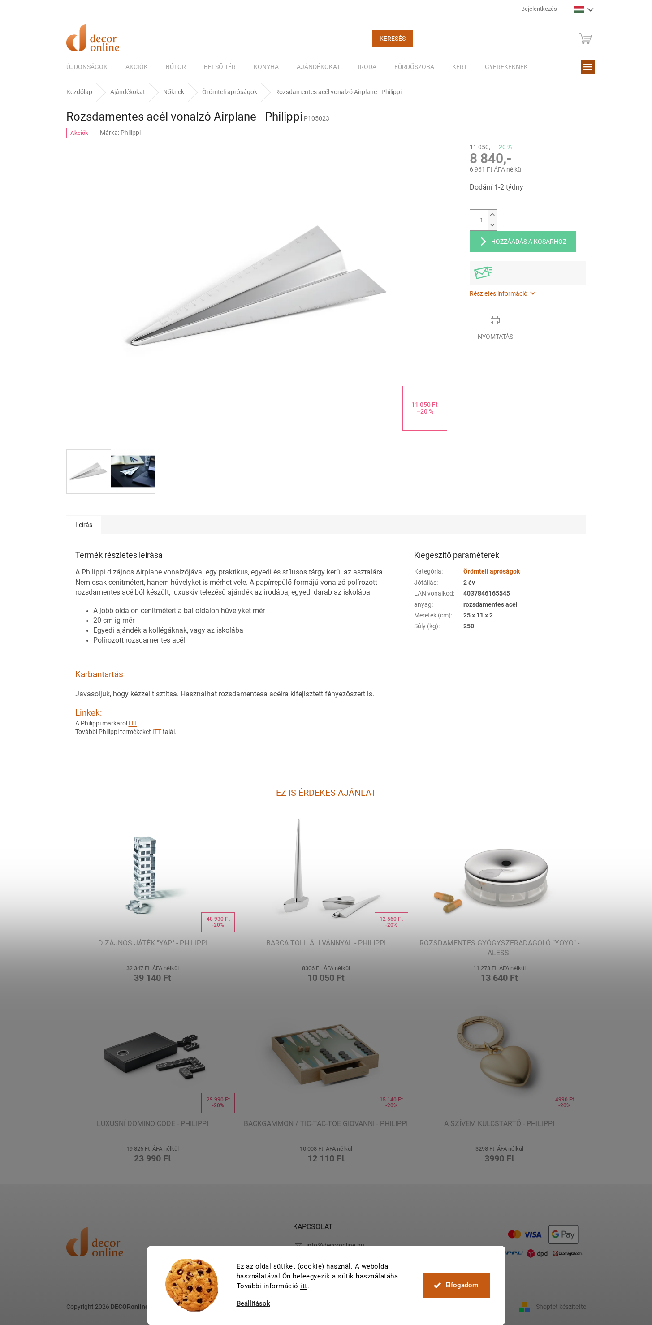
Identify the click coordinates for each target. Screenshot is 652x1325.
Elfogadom (461, 1285)
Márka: (120, 132)
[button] (153, 972)
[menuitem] (87, 67)
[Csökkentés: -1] (492, 225)
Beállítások (253, 1303)
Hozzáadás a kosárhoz (528, 241)
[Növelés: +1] (492, 215)
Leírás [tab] (83, 524)
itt (303, 1286)
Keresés (393, 38)
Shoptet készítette (561, 1306)
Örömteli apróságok (491, 571)
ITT (133, 723)
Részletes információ (498, 293)
